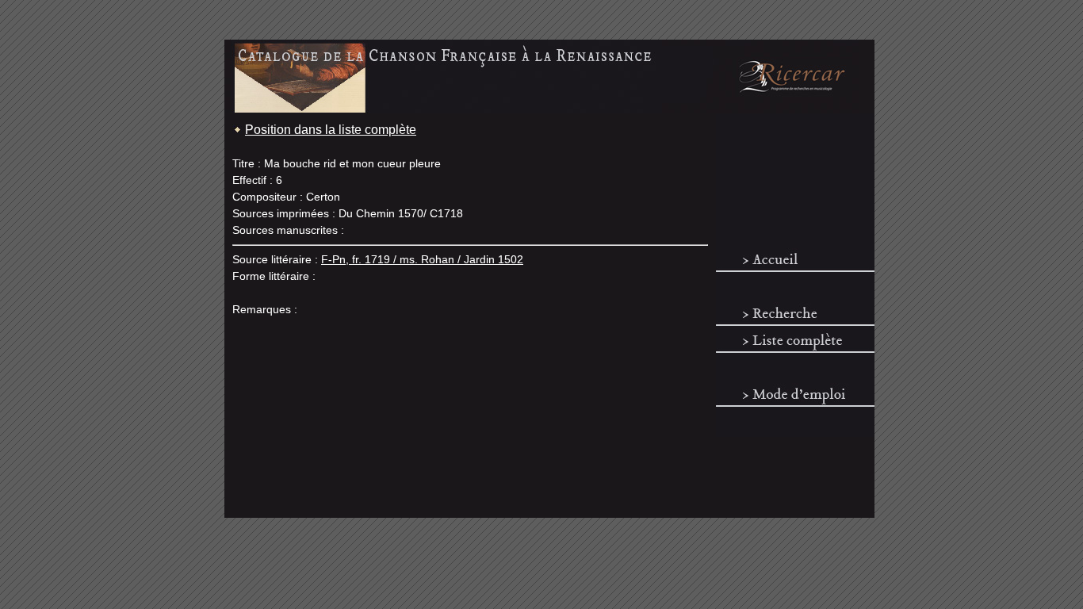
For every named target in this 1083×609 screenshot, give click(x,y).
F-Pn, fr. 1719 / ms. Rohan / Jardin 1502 (422, 259)
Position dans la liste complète (330, 129)
